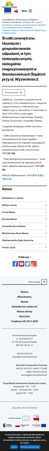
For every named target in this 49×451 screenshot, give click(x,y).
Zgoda (14, 447)
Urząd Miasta (8, 212)
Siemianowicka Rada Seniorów (17, 240)
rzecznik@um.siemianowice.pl (34, 375)
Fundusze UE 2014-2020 (24, 321)
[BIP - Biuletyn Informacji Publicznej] (16, 11)
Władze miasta (9, 205)
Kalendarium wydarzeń (24, 306)
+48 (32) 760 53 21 (24, 368)
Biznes (24, 301)
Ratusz (24, 291)
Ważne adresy (24, 311)
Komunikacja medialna (14, 226)
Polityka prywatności (30, 447)
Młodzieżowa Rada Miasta (15, 233)
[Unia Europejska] (7, 11)
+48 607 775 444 (40, 368)
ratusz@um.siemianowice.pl (24, 357)
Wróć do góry (34, 282)
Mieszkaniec (24, 296)
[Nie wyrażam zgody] (45, 441)
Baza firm (24, 316)
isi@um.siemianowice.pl (36, 372)
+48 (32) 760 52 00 (24, 354)
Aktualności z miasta (12, 198)
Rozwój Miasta (9, 219)
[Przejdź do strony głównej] (9, 4)
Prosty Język (8, 247)
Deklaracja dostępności (24, 408)
